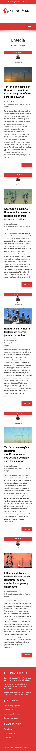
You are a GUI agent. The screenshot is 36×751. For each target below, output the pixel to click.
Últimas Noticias (11, 102)
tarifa (20, 104)
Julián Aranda (18, 62)
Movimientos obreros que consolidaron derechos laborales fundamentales (17, 694)
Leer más (27, 165)
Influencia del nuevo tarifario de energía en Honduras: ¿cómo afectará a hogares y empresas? (17, 580)
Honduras (14, 104)
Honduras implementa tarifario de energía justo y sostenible (17, 332)
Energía (8, 104)
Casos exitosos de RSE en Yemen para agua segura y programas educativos (17, 679)
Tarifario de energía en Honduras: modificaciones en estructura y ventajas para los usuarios (17, 454)
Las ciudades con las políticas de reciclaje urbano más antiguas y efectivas (15, 686)
